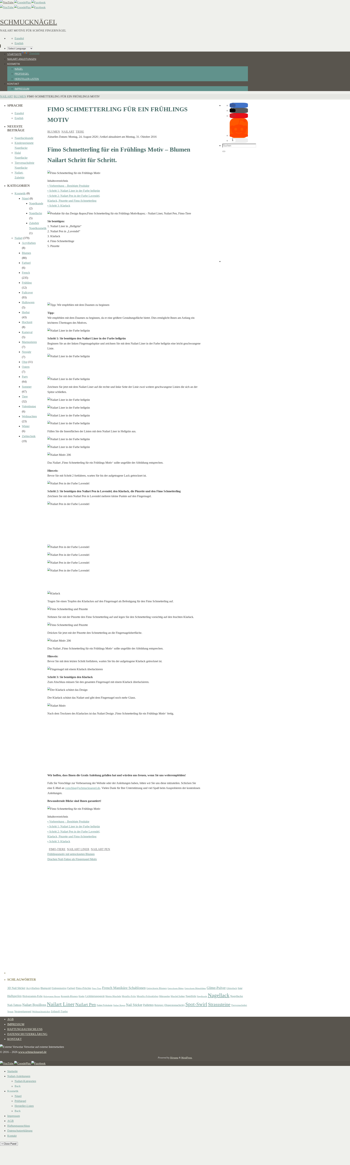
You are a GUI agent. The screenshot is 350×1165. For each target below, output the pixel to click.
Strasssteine (219, 1004)
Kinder (82, 996)
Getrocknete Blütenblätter (195, 988)
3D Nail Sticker (16, 988)
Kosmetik (20, 193)
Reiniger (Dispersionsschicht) (169, 1005)
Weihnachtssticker (41, 1011)
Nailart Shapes (119, 1005)
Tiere (80, 131)
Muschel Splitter (178, 996)
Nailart (6, 96)
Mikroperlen (164, 996)
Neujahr (26, 351)
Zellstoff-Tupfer (59, 1011)
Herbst (26, 312)
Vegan (10, 1011)
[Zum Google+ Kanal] (22, 2)
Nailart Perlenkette (104, 1005)
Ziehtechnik (29, 436)
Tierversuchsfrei (239, 1005)
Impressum (15, 1024)
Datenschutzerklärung (27, 1034)
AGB (10, 1019)
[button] (233, 105)
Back (18, 1086)
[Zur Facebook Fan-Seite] (38, 2)
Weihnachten (29, 416)
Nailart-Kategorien (25, 1081)
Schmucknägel (28, 22)
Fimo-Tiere (57, 849)
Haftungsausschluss (24, 1029)
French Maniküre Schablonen (124, 988)
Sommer (27, 386)
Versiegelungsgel (22, 1011)
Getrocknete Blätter (176, 988)
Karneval (27, 332)
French (26, 272)
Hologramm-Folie (32, 996)
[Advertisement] (124, 276)
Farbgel (26, 262)
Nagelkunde (36, 203)
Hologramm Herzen (51, 996)
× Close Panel (8, 1143)
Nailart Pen (100, 849)
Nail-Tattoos (14, 1005)
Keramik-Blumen (69, 996)
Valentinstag (29, 406)
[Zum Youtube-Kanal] (7, 2)
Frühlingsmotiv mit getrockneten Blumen (71, 854)
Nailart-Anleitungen (18, 1076)
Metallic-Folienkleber (147, 996)
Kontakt (14, 1039)
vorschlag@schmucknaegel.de (82, 788)
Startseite (12, 1071)
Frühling (27, 282)
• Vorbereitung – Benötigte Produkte (68, 185)
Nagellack (219, 995)
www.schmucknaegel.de (32, 1052)
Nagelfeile (191, 996)
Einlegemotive (59, 988)
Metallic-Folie (129, 996)
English (19, 43)
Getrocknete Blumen (156, 988)
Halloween (28, 302)
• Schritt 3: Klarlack (58, 205)
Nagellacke (35, 213)
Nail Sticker (134, 1005)
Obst (24, 361)
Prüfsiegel (20, 1101)
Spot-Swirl (196, 1004)
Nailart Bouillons (34, 1005)
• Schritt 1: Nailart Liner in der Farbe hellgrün (73, 190)
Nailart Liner (78, 849)
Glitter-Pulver (216, 988)
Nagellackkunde (24, 138)
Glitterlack (231, 988)
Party (25, 376)
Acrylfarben (29, 242)
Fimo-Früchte (83, 988)
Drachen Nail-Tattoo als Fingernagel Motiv (72, 859)
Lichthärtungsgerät (95, 996)
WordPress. (186, 1057)
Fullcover (27, 292)
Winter (26, 426)
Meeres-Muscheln (113, 996)
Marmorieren (29, 342)
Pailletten (148, 1005)
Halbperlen (14, 996)
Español (19, 38)
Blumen (20, 96)
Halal (240, 988)
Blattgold (45, 988)
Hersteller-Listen (24, 1105)
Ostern (26, 366)
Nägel (25, 198)
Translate (34, 53)
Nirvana (174, 1057)
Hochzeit (27, 322)
